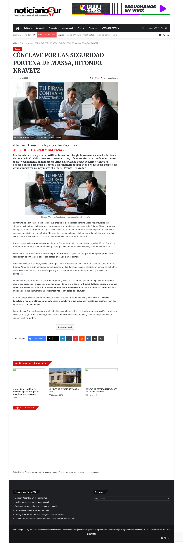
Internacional (67, 28)
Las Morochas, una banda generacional (32, 502)
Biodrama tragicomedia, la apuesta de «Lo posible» (37, 506)
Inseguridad (65, 327)
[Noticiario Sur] (38, 12)
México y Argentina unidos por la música (32, 498)
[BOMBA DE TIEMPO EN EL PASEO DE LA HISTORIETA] (101, 377)
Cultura (81, 28)
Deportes (93, 28)
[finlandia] (65, 193)
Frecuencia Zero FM (25, 492)
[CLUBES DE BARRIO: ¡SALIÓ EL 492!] (65, 377)
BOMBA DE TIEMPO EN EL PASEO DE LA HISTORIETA (101, 390)
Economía (53, 28)
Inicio (17, 43)
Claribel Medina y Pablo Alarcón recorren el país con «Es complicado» (45, 519)
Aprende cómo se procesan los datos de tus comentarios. (74, 472)
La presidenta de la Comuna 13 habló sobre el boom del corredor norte (87, 35)
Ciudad (30, 43)
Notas (23, 43)
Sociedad (40, 28)
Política (27, 28)
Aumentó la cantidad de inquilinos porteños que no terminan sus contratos (26, 391)
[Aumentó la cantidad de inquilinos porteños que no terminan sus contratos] (29, 377)
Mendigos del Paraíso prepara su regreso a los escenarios (39, 514)
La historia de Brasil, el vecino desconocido (33, 510)
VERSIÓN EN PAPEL (109, 28)
